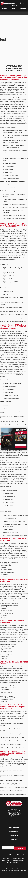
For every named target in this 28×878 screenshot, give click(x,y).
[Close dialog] (26, 428)
